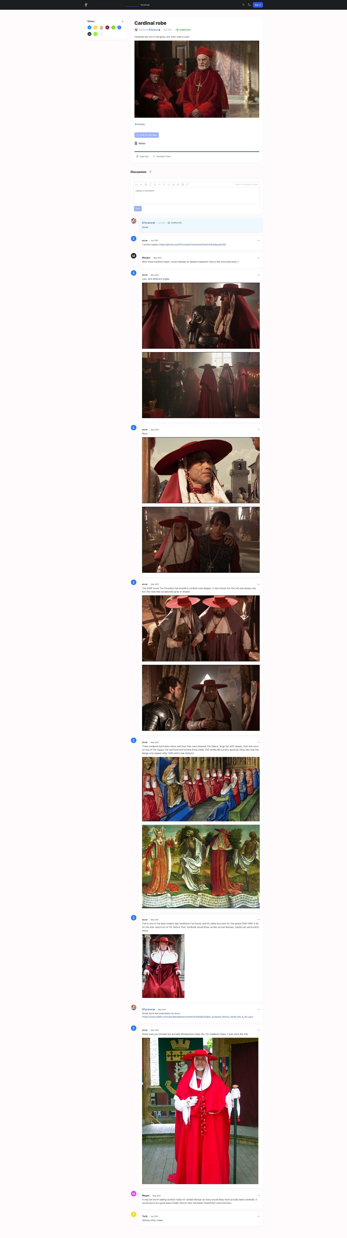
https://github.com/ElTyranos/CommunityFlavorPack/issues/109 (192, 244)
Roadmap (145, 5)
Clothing (140, 124)
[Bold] (146, 185)
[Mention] (178, 185)
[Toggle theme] (249, 5)
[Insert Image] (183, 185)
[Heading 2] (137, 185)
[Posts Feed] (243, 5)
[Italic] (150, 185)
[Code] (169, 185)
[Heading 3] (141, 185)
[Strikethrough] (155, 185)
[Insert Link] (187, 185)
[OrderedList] (164, 185)
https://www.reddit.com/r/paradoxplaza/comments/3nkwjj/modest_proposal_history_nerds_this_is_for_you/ (197, 1016)
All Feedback (132, 5)
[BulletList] (160, 185)
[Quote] (173, 185)
